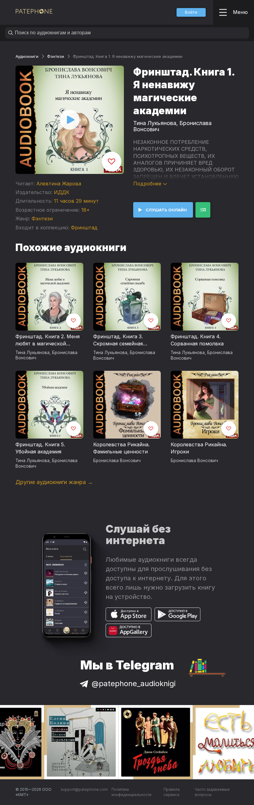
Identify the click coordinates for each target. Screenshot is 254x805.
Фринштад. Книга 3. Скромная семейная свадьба (118, 340)
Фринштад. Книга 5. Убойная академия (40, 448)
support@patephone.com (84, 789)
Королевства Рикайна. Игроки (199, 448)
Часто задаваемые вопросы (212, 792)
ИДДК (61, 192)
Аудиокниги (26, 56)
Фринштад (84, 227)
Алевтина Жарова (58, 183)
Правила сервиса (172, 792)
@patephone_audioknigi (134, 683)
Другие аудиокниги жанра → (54, 482)
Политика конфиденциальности (131, 792)
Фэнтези (55, 56)
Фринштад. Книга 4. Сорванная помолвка (197, 340)
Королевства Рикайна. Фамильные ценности (121, 448)
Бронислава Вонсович (117, 460)
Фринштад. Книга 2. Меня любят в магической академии (47, 340)
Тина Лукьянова (154, 123)
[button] (191, 12)
